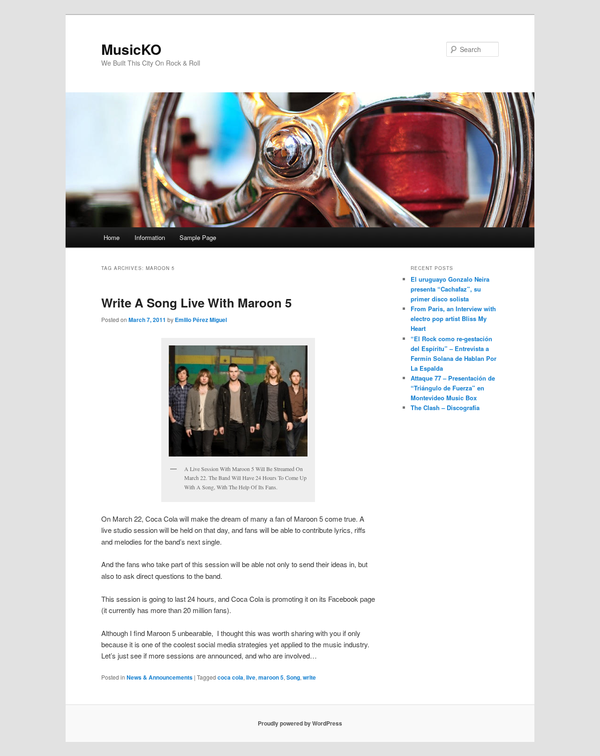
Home (112, 237)
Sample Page (198, 237)
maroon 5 (271, 677)
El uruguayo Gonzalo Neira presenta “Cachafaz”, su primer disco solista (450, 289)
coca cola (230, 677)
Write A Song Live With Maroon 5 (196, 302)
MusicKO (131, 49)
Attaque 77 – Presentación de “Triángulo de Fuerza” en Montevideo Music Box (453, 388)
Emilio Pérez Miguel (201, 319)
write (309, 677)
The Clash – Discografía (445, 407)
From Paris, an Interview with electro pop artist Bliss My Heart (453, 318)
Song (293, 677)
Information (150, 237)
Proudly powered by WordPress (300, 723)
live (250, 677)
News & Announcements (160, 677)
